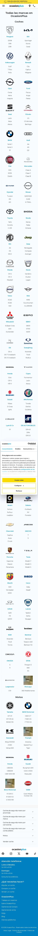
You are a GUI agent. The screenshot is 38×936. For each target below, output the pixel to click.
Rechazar (19, 491)
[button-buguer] (3, 6)
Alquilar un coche (8, 885)
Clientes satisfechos (8, 920)
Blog (3, 916)
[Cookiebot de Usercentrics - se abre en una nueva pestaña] (28, 444)
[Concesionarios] (29, 6)
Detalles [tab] (17, 449)
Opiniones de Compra (9, 907)
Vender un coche (7, 892)
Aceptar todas (19, 480)
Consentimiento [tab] (7, 449)
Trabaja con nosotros (9, 900)
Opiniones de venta (8, 910)
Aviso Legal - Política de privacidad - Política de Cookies (19, 931)
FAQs (3, 913)
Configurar (17, 485)
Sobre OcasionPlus (8, 903)
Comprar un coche (8, 888)
